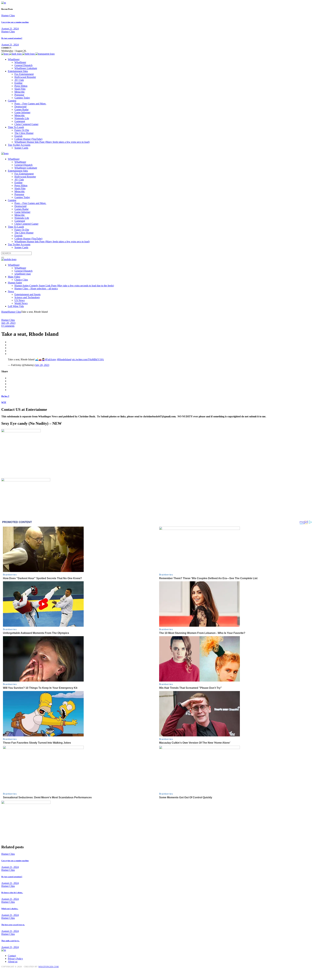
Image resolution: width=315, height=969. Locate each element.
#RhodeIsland (64, 359)
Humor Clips (8, 15)
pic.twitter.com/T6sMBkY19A (88, 359)
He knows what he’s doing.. (12, 892)
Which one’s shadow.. (9, 909)
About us (12, 961)
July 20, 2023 (8, 323)
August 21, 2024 (10, 28)
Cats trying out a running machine (15, 22)
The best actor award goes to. (13, 925)
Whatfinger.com (48, 967)
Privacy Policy (15, 958)
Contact (12, 955)
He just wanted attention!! (11, 38)
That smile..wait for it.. (10, 941)
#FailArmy (50, 359)
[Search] (2, 257)
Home (4, 311)
